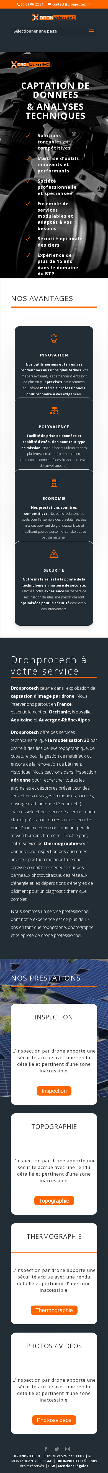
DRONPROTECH (27, 1456)
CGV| (52, 1466)
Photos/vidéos (54, 1420)
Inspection (54, 1091)
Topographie (54, 1201)
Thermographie (54, 1310)
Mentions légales (73, 1466)
